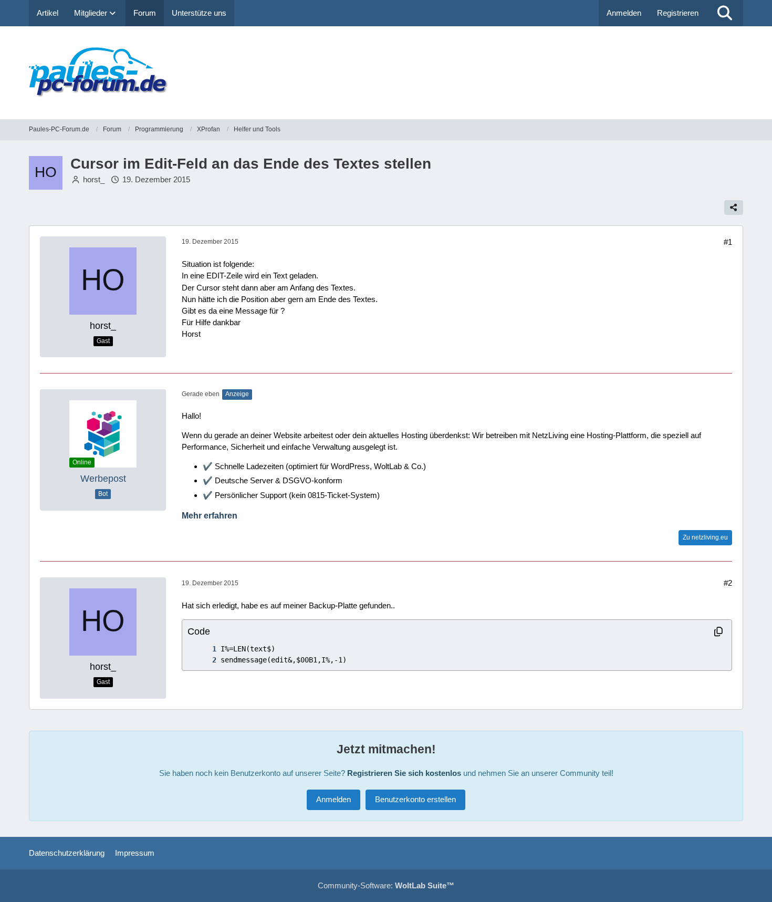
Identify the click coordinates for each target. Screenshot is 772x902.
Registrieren (677, 12)
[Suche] (724, 13)
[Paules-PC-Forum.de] (386, 72)
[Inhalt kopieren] (718, 631)
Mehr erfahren (209, 515)
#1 (728, 241)
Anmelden (624, 12)
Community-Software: (386, 885)
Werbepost (103, 478)
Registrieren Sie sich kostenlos (404, 773)
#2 (728, 582)
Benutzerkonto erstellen (415, 799)
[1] (203, 649)
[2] (203, 660)
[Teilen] (733, 207)
